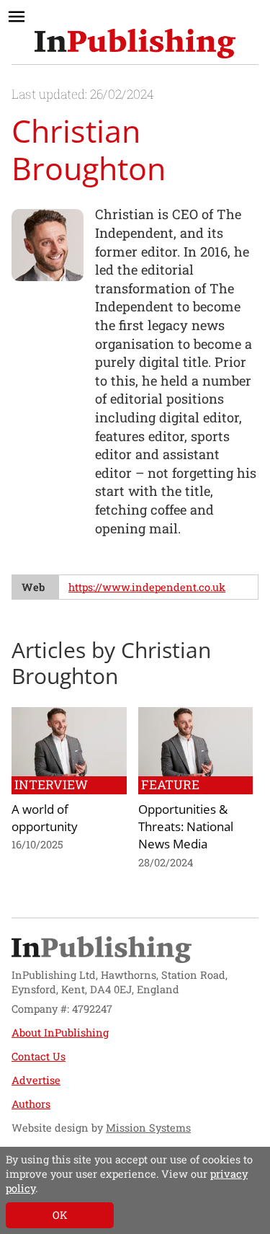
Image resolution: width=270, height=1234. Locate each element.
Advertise (36, 1080)
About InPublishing (60, 1032)
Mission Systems (148, 1128)
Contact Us (39, 1056)
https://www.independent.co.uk (146, 587)
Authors (31, 1104)
